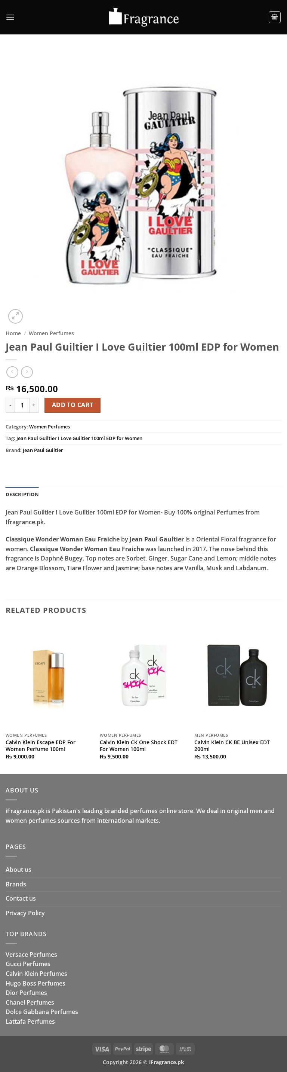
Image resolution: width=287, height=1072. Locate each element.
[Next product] (12, 372)
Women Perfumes (51, 333)
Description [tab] (22, 494)
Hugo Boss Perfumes (35, 983)
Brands (16, 884)
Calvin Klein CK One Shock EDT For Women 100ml (139, 746)
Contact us (21, 898)
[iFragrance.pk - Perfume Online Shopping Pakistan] (143, 17)
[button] (10, 17)
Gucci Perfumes (28, 964)
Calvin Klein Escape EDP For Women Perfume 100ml (40, 746)
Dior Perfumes (26, 993)
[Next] (281, 698)
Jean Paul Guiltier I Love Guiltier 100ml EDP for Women (79, 438)
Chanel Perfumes (30, 1002)
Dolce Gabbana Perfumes (42, 1012)
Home (13, 333)
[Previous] (6, 698)
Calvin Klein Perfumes (36, 973)
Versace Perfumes (31, 954)
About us (18, 869)
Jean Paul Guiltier (43, 450)
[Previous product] (27, 372)
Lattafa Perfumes (30, 1021)
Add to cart (72, 405)
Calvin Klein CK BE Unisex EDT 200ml (232, 746)
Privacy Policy (25, 913)
